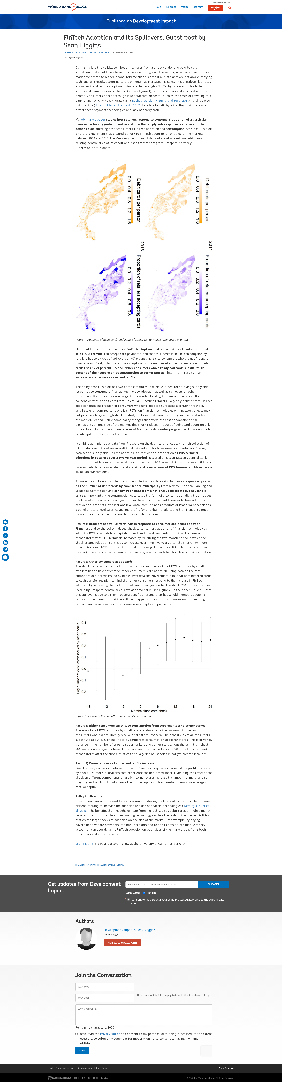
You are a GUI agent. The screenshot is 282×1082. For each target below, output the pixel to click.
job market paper (92, 119)
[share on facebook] (5, 528)
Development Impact (154, 21)
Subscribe (213, 884)
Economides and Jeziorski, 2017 (118, 105)
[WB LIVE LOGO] (215, 8)
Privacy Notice (110, 1034)
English (79, 57)
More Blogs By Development (122, 942)
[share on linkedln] (5, 542)
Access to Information (81, 1068)
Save (82, 1051)
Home (158, 7)
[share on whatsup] (5, 549)
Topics (184, 7)
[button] (229, 7)
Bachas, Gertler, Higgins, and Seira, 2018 (160, 100)
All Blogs (171, 7)
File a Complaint (226, 1068)
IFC (89, 1078)
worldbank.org (222, 2)
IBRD (76, 1078)
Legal (50, 1068)
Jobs (96, 1068)
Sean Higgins (84, 844)
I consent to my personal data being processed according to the (177, 901)
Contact (198, 7)
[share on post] (5, 535)
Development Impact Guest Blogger (86, 52)
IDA (83, 1078)
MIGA (95, 1078)
